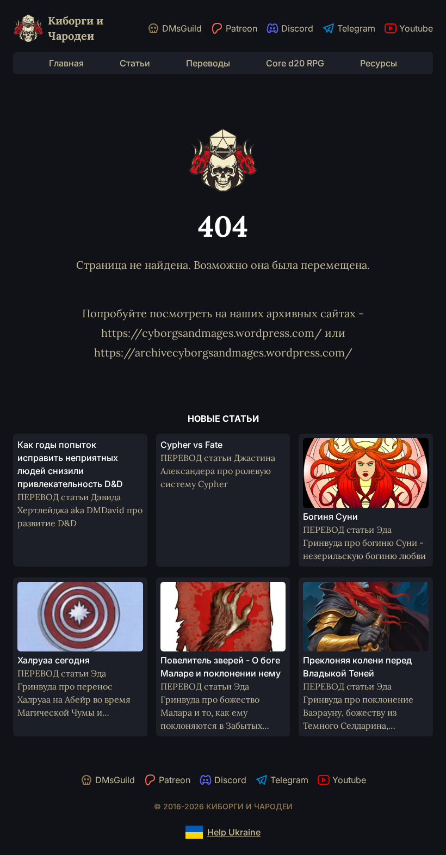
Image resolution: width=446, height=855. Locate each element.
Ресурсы (378, 63)
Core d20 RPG (295, 63)
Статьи (135, 63)
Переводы (208, 63)
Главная (66, 63)
